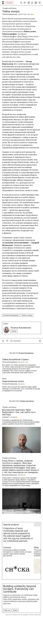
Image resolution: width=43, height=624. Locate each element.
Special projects (11, 524)
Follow (14, 331)
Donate (9, 3)
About (15, 610)
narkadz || (5, 417)
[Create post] (28, 2)
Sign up (7, 610)
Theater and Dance (9, 8)
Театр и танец (27, 315)
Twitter (36, 614)
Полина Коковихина (9, 14)
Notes (4, 379)
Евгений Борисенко (9, 475)
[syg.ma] (3, 2)
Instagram (25, 614)
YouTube (31, 614)
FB (19, 614)
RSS (40, 614)
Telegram (15, 614)
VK (21, 614)
